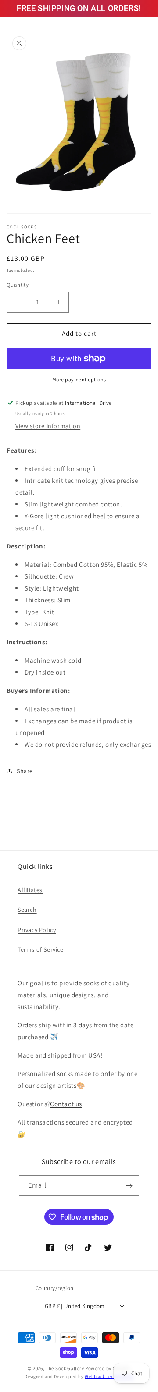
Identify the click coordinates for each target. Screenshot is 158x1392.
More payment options (79, 379)
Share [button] (25, 771)
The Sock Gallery (65, 1368)
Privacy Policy (37, 930)
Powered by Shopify (107, 1368)
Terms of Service (41, 949)
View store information (47, 426)
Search (27, 910)
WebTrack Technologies (109, 1376)
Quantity (18, 284)
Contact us (66, 1104)
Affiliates (30, 890)
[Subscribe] (129, 1185)
